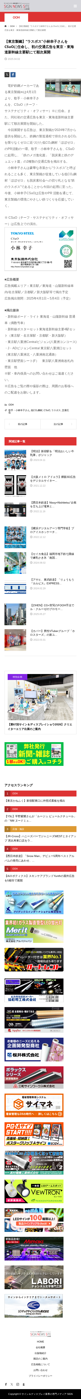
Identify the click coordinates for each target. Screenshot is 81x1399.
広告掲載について (40, 1364)
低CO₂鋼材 (36, 410)
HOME (40, 1341)
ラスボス (56, 410)
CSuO (47, 410)
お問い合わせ (40, 1370)
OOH (16, 17)
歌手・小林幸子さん (19, 410)
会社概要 (40, 1347)
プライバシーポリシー (40, 1376)
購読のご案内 (40, 1358)
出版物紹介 (40, 1353)
